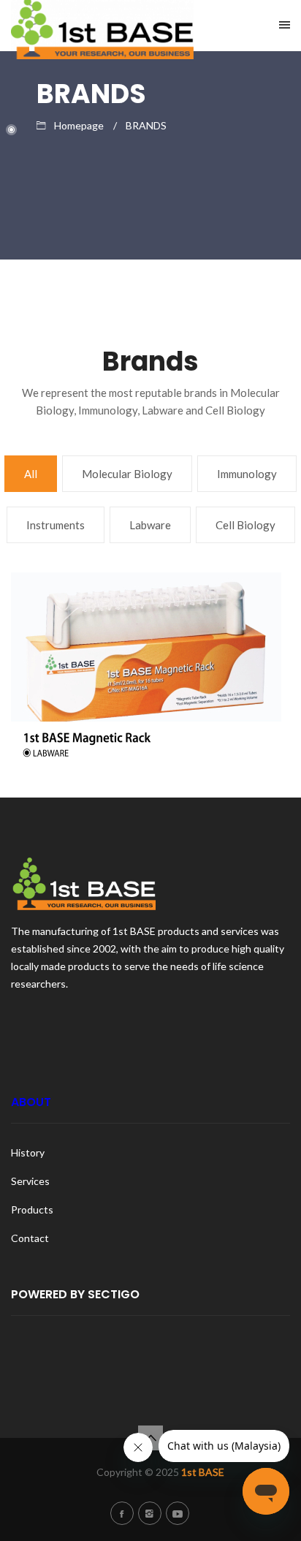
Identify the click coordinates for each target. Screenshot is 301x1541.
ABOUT (31, 1102)
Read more (146, 607)
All (30, 473)
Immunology (247, 473)
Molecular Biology (127, 473)
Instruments (55, 524)
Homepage (79, 125)
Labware (150, 524)
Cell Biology (245, 524)
